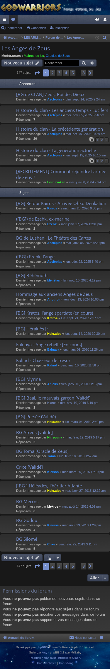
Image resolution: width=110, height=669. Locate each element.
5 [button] (73, 73)
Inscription (62, 28)
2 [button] (52, 73)
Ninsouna (54, 437)
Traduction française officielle (48, 657)
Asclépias (54, 99)
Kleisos (53, 472)
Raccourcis (5, 20)
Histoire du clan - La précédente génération (59, 129)
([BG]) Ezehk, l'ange (35, 257)
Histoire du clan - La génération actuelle (56, 150)
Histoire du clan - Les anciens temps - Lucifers (62, 110)
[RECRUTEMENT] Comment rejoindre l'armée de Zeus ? (61, 174)
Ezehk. (52, 224)
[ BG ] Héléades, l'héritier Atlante (49, 486)
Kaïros (52, 208)
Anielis (52, 384)
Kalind (52, 365)
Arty (44, 652)
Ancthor (53, 299)
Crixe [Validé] (29, 467)
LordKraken (56, 182)
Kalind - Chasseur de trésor (43, 360)
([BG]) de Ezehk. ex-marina (43, 219)
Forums (14, 20)
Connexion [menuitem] (98, 20)
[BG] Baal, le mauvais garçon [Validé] (53, 398)
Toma (51, 456)
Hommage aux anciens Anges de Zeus (54, 294)
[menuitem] (104, 38)
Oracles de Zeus (58, 55)
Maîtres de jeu (34, 55)
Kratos (52, 318)
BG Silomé (26, 539)
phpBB (41, 647)
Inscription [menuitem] (107, 20)
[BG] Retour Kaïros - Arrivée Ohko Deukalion (61, 203)
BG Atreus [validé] (34, 432)
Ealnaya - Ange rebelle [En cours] (49, 344)
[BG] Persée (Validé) (36, 416)
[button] (37, 72)
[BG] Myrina (28, 379)
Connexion (38, 28)
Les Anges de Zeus (25, 48)
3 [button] (59, 73)
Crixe (51, 544)
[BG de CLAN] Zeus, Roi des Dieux (50, 94)
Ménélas (53, 280)
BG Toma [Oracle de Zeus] (42, 451)
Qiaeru (76, 657)
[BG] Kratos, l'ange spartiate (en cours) (54, 313)
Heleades (54, 333)
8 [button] (83, 73)
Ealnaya (53, 349)
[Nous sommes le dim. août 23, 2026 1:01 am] (97, 38)
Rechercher (13, 28)
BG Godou (26, 520)
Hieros (52, 403)
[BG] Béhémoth (32, 275)
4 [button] (66, 73)
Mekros (52, 506)
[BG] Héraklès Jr (32, 329)
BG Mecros (27, 501)
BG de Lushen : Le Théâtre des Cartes (53, 238)
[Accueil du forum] (55, 7)
